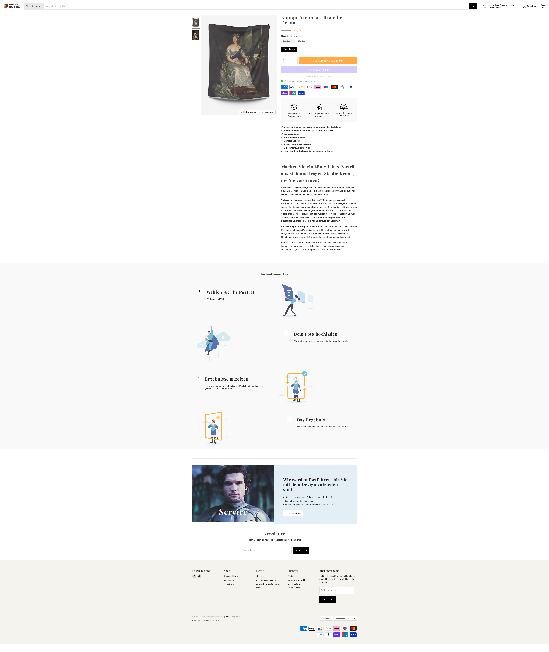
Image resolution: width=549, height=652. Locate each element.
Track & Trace (294, 588)
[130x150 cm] (288, 44)
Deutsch (325, 618)
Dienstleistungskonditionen (212, 617)
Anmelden (532, 6)
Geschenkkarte (231, 576)
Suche (195, 617)
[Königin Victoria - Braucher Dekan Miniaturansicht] (196, 22)
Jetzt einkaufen (293, 512)
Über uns (260, 576)
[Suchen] (473, 6)
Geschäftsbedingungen (266, 580)
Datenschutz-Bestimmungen (269, 584)
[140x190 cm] (303, 44)
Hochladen (289, 49)
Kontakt (291, 576)
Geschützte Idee (295, 584)
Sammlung (229, 580)
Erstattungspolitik (233, 617)
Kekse (258, 588)
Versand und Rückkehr (298, 580)
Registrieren (229, 584)
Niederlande (344, 618)
